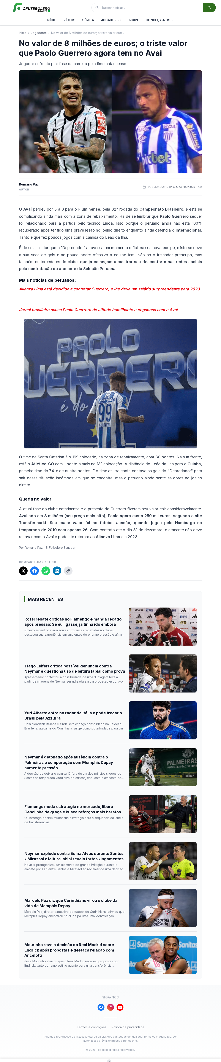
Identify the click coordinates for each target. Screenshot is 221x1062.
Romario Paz (29, 184)
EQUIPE (133, 20)
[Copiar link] (68, 570)
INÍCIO (51, 20)
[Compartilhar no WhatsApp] (45, 570)
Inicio (22, 33)
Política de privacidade (128, 1027)
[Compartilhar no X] (23, 570)
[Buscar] (209, 7)
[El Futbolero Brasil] (31, 8)
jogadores (39, 33)
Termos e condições (91, 1027)
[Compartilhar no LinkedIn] (57, 570)
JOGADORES (111, 20)
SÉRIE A (88, 20)
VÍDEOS (69, 20)
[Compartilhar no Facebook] (34, 570)
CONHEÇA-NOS (158, 20)
